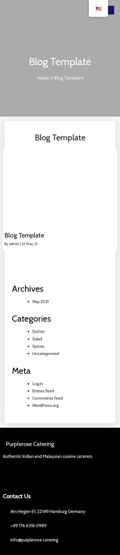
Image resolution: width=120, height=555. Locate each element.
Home (43, 78)
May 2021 (40, 301)
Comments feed (47, 398)
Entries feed (43, 390)
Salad (37, 339)
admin (14, 244)
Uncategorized (45, 353)
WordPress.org (45, 405)
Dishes (38, 331)
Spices (38, 346)
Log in (37, 383)
